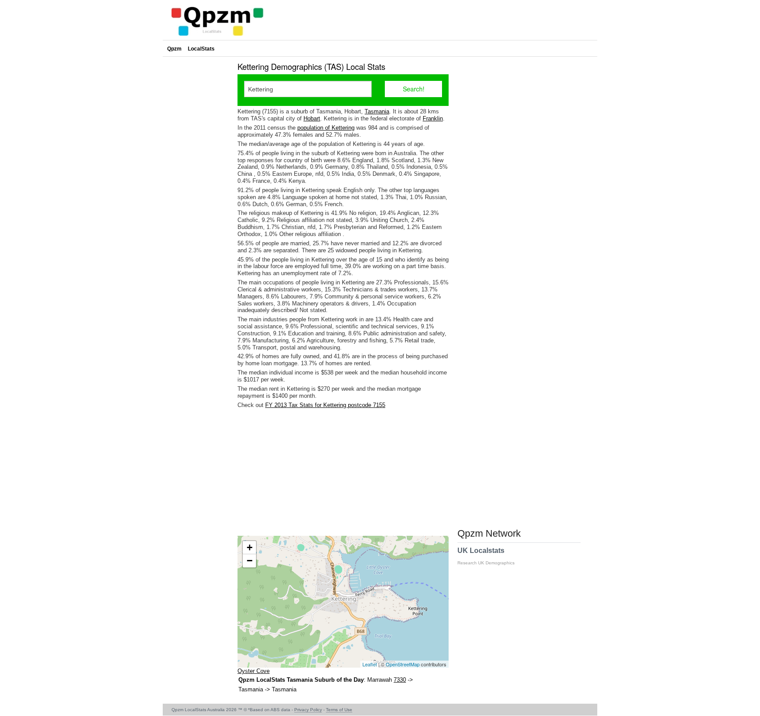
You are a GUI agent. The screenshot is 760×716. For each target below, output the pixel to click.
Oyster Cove (254, 671)
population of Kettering (325, 127)
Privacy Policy (308, 709)
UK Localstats (486, 556)
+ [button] (249, 547)
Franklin (433, 118)
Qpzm (174, 49)
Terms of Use (339, 709)
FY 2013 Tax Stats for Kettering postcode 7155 (325, 405)
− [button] (249, 560)
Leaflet (369, 664)
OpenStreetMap (403, 664)
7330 (400, 679)
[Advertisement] (343, 472)
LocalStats (201, 49)
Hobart (311, 118)
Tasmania (377, 111)
